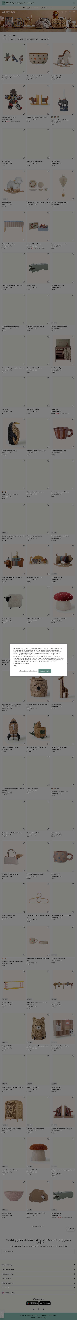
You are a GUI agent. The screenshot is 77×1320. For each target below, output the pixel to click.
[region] (38, 660)
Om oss (15, 665)
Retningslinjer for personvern (21, 663)
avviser (43, 659)
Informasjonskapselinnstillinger (28, 671)
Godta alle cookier (45, 671)
